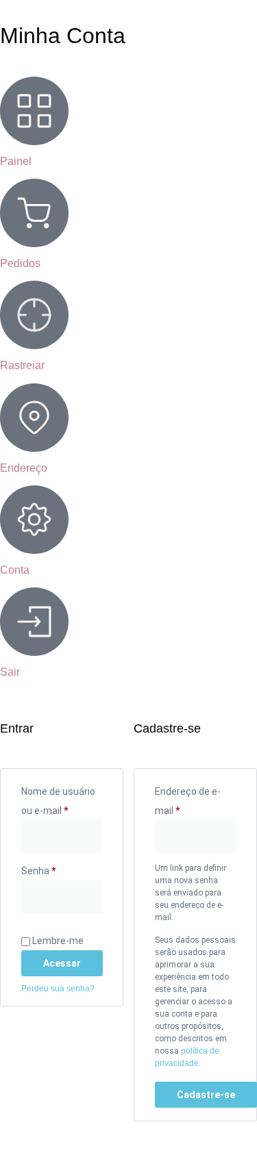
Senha (61, 868)
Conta (14, 570)
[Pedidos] (34, 213)
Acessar (62, 963)
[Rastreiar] (34, 315)
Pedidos (20, 263)
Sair (10, 672)
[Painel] (34, 111)
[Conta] (34, 519)
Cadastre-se (206, 1094)
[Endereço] (34, 417)
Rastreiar (22, 365)
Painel (16, 161)
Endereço (23, 468)
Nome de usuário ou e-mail (61, 799)
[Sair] (34, 621)
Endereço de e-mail (191, 799)
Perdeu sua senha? (58, 988)
